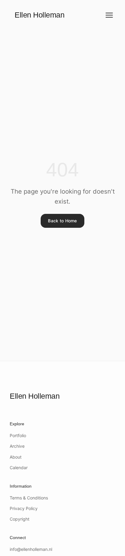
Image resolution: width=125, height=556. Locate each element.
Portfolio (18, 435)
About (16, 457)
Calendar (19, 467)
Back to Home (62, 220)
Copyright (19, 519)
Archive (17, 446)
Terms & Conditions (29, 497)
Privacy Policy (24, 508)
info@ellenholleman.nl (31, 549)
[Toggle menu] (109, 15)
